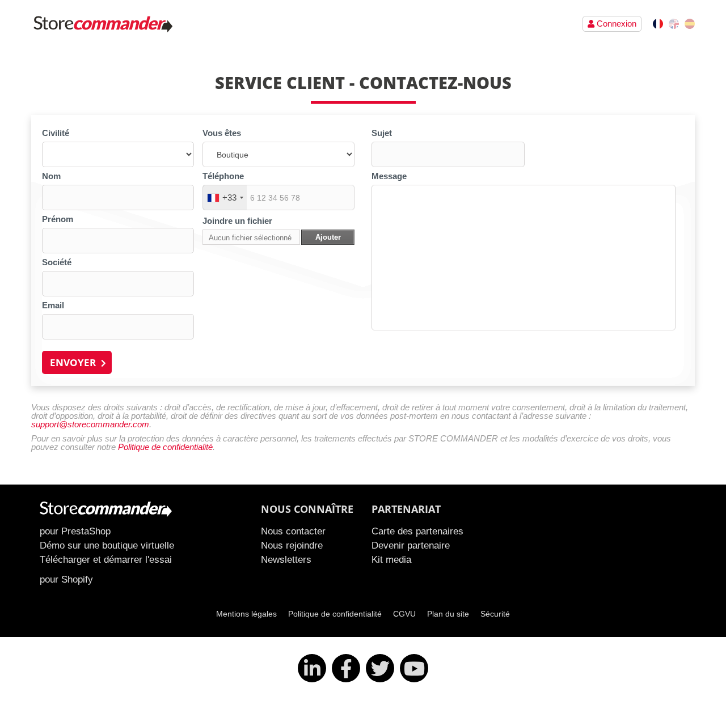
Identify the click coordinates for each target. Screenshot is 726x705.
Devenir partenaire (411, 545)
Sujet (382, 133)
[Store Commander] (105, 24)
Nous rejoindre (292, 545)
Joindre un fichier (237, 221)
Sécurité (495, 614)
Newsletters (286, 559)
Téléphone (223, 176)
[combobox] (225, 197)
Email (53, 305)
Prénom (57, 219)
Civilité (55, 133)
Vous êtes (221, 133)
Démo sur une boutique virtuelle (107, 545)
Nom (51, 176)
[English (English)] (674, 24)
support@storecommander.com (90, 424)
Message (389, 176)
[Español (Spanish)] (690, 24)
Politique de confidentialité (165, 447)
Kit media (391, 559)
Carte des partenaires (417, 531)
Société (56, 262)
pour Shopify (66, 579)
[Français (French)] (658, 24)
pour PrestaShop (75, 531)
